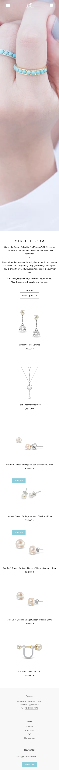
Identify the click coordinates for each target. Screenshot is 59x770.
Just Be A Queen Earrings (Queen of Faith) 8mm (29, 620)
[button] (29, 295)
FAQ (29, 734)
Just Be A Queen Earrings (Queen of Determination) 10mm (29, 568)
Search (29, 726)
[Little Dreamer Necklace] (29, 384)
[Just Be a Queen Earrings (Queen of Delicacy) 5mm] (29, 495)
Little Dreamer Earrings (29, 345)
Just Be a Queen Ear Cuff (29, 671)
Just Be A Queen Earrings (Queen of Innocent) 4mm (30, 464)
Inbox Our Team (35, 701)
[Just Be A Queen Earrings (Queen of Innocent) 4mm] (29, 444)
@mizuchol (34, 705)
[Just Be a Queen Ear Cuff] (29, 651)
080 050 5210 (31, 708)
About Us (29, 730)
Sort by (29, 290)
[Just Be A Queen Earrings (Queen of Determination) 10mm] (29, 547)
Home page (29, 738)
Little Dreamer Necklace (30, 404)
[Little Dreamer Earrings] (29, 324)
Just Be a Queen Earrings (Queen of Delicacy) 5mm (29, 516)
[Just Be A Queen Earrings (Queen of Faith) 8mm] (29, 599)
